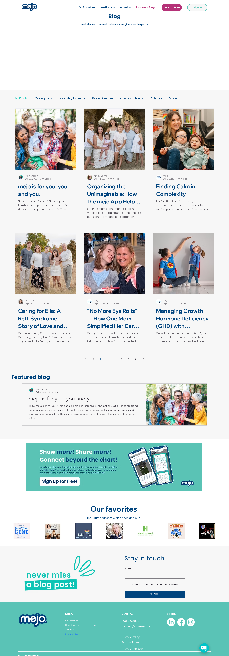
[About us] (95, 630)
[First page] (86, 359)
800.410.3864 (130, 620)
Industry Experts (72, 98)
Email (129, 568)
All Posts (21, 98)
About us (69, 629)
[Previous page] (93, 359)
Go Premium (71, 620)
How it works (72, 625)
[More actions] (72, 177)
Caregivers (44, 98)
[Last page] (143, 359)
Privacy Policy (131, 637)
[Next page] (136, 359)
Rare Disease (102, 98)
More (173, 98)
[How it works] (95, 625)
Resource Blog (72, 634)
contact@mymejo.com (137, 626)
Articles (156, 98)
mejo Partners (132, 98)
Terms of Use (130, 642)
